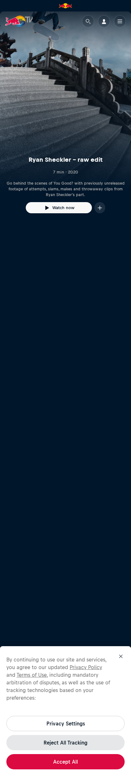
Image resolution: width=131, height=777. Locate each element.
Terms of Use (32, 675)
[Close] (120, 656)
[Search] (88, 21)
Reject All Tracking (65, 742)
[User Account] (104, 21)
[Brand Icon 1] (65, 5)
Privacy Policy (86, 667)
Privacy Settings (65, 723)
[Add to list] (99, 207)
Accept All (65, 762)
